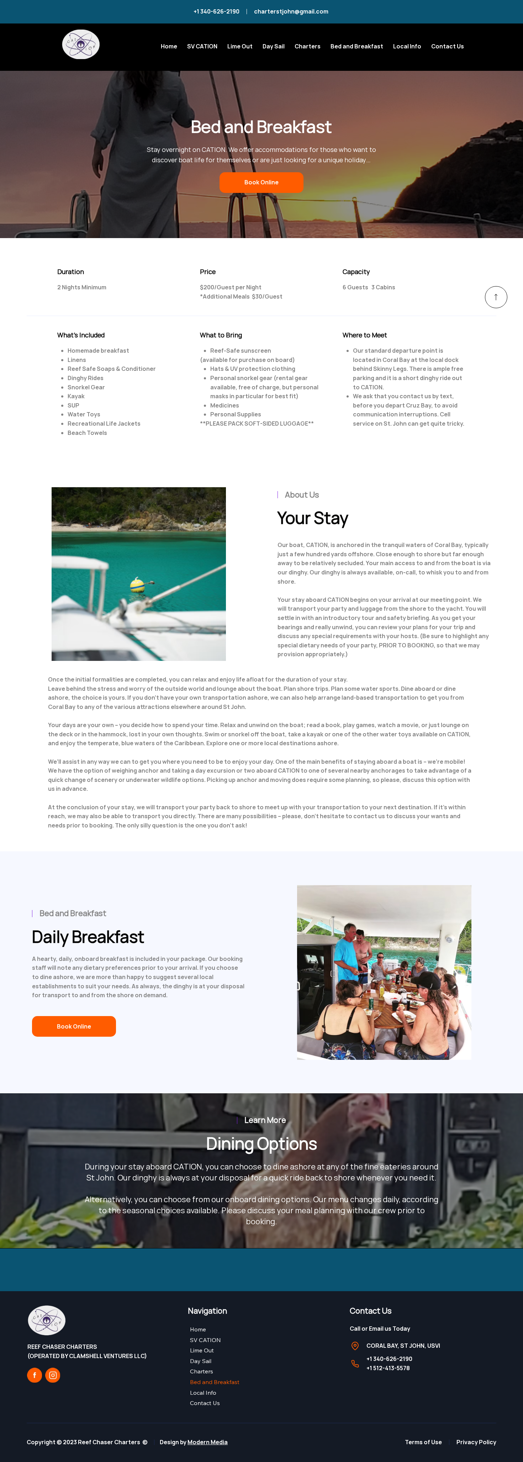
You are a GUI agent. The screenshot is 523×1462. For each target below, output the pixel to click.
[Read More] (496, 297)
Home (198, 1329)
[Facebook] (34, 1375)
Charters (201, 1371)
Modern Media (207, 1442)
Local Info (203, 1392)
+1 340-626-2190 (216, 11)
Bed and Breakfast (214, 1381)
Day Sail (200, 1360)
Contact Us (205, 1402)
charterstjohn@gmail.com (291, 11)
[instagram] (52, 1375)
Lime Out (202, 1350)
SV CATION (205, 1339)
